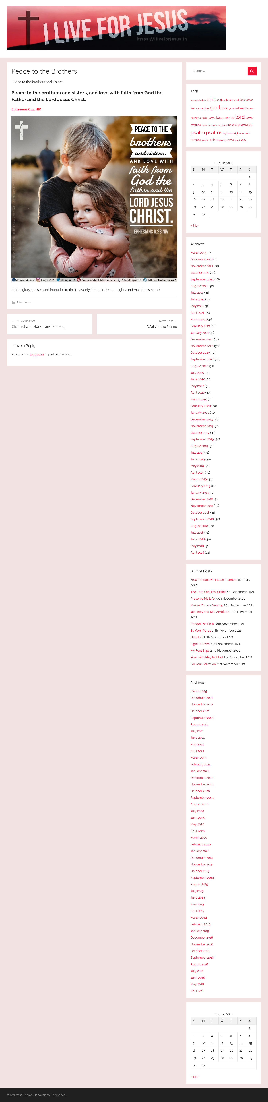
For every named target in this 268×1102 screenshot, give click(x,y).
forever (199, 108)
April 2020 (198, 392)
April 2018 (197, 552)
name (211, 125)
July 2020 (197, 372)
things (220, 140)
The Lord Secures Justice (208, 592)
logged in (37, 354)
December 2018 (202, 499)
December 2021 (202, 259)
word (237, 140)
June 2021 (198, 299)
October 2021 (200, 272)
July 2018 (197, 532)
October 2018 (200, 512)
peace (224, 124)
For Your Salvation (203, 664)
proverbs (245, 124)
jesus (220, 117)
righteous (228, 133)
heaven (250, 108)
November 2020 (202, 346)
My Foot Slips (200, 650)
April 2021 (197, 312)
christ (211, 99)
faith (242, 99)
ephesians (229, 100)
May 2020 (197, 386)
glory (206, 108)
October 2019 (200, 432)
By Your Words (201, 630)
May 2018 (197, 546)
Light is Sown (200, 644)
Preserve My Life (203, 598)
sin (203, 140)
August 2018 (199, 526)
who (231, 139)
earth (219, 99)
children (202, 100)
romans (196, 140)
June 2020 (198, 379)
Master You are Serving (207, 605)
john (227, 117)
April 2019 (197, 472)
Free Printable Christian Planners (214, 579)
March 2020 (199, 399)
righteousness (242, 133)
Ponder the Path (202, 624)
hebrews (196, 117)
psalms (214, 132)
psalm (198, 132)
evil (237, 100)
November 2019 (202, 426)
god (215, 107)
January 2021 (200, 333)
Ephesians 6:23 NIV (26, 109)
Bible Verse (24, 302)
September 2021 (202, 279)
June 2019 (198, 459)
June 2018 (198, 539)
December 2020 (202, 339)
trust (225, 140)
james (212, 118)
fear (193, 108)
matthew (196, 124)
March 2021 (199, 319)
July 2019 (197, 452)
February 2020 (201, 406)
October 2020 (200, 352)
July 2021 (197, 292)
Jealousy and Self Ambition (210, 612)
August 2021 (199, 286)
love (249, 117)
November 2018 (202, 506)
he (236, 108)
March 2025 (199, 252)
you (243, 140)
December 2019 (202, 419)
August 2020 (199, 366)
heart (242, 108)
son (207, 140)
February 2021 (200, 326)
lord (240, 117)
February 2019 (200, 486)
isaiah (204, 117)
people (232, 124)
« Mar (195, 225)
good (224, 108)
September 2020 (202, 359)
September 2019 (202, 439)
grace (231, 108)
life (232, 117)
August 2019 (199, 446)
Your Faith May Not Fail (207, 657)
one (217, 124)
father (249, 99)
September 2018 (202, 519)
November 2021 (202, 266)
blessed (194, 100)
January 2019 (200, 492)
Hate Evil (197, 637)
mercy (205, 125)
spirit (213, 140)
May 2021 (197, 306)
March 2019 (199, 479)
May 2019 (197, 466)
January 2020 (200, 412)
